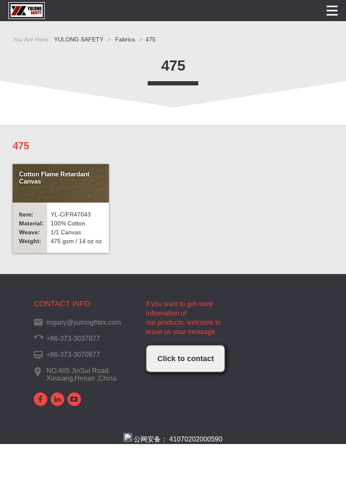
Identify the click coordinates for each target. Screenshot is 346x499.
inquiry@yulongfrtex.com (83, 322)
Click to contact (185, 358)
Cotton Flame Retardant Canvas (54, 177)
